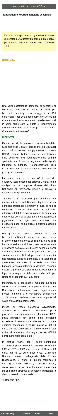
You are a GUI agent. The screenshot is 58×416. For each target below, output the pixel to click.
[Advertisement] (29, 83)
